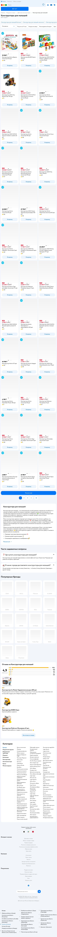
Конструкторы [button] (6, 759)
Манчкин (45, 755)
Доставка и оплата (28, 838)
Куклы (44, 793)
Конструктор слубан (34, 809)
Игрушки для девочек (22, 805)
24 (36, 498)
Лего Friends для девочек (34, 806)
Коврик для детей (34, 755)
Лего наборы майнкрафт (35, 774)
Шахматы (45, 770)
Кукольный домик (47, 794)
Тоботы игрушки (20, 753)
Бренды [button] (5, 747)
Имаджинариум (46, 756)
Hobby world (46, 758)
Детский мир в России (23, 900)
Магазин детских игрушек (21, 801)
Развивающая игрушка (22, 803)
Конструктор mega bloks (48, 747)
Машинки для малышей (22, 819)
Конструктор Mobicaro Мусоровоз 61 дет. (15, 728)
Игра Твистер (46, 765)
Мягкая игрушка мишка (48, 809)
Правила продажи (28, 842)
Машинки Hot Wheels (22, 774)
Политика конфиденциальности (28, 844)
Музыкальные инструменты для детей (35, 753)
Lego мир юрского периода (34, 796)
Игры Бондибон (46, 780)
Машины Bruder (20, 765)
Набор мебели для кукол (48, 805)
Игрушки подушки (47, 815)
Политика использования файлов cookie (28, 847)
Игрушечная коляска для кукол (48, 801)
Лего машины (33, 814)
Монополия (45, 787)
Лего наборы (33, 768)
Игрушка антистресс (21, 813)
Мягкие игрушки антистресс (47, 813)
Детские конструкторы (24, 12)
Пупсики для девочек (48, 796)
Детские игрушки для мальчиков (22, 811)
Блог (28, 878)
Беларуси (37, 900)
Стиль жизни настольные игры (48, 777)
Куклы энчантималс (21, 747)
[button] (14, 9)
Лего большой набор (35, 812)
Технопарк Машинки (21, 758)
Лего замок (32, 811)
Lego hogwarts (33, 779)
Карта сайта (28, 851)
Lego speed (32, 802)
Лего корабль (33, 804)
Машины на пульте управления (21, 777)
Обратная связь (28, 849)
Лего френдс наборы (35, 787)
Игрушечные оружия (21, 771)
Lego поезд (32, 793)
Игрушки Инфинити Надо (21, 755)
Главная (3, 12)
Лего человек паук (34, 762)
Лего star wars (33, 777)
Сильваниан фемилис (22, 751)
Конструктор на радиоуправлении (34, 817)
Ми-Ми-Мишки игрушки (35, 760)
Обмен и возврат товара (28, 840)
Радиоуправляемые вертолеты (21, 783)
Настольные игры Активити (47, 768)
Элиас (44, 781)
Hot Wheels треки (21, 787)
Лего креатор (33, 800)
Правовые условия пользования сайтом (28, 897)
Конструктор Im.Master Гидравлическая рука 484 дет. (19, 690)
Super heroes (33, 785)
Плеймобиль (20, 763)
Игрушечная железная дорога (22, 780)
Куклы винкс (46, 803)
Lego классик (46, 749)
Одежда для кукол (47, 798)
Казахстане (31, 900)
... (33, 498)
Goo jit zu (19, 761)
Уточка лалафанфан (34, 759)
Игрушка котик (46, 811)
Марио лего (32, 792)
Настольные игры (47, 753)
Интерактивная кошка (48, 817)
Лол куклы (45, 791)
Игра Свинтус (46, 783)
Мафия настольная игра (48, 785)
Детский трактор (21, 797)
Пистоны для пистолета (22, 769)
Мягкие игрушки (47, 807)
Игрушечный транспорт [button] (6, 752)
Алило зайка (20, 759)
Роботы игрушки (20, 817)
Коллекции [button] (6, 757)
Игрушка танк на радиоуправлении (21, 790)
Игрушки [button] (5, 755)
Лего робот (32, 798)
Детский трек (20, 785)
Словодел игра (46, 772)
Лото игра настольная (48, 789)
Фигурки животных (34, 757)
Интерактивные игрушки (33, 750)
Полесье (19, 749)
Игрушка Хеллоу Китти (35, 766)
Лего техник (33, 781)
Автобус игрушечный (22, 799)
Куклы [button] (4, 763)
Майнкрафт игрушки (34, 747)
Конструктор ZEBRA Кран (10, 710)
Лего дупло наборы (34, 783)
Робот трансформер (21, 815)
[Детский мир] (4, 5)
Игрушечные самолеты (22, 792)
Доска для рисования (48, 760)
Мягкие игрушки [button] (7, 766)
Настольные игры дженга (47, 763)
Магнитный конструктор (33, 789)
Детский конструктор (35, 772)
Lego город (32, 775)
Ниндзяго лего (33, 770)
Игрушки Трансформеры (35, 764)
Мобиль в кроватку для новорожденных (22, 808)
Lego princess (46, 751)
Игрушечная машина (21, 772)
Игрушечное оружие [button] (8, 749)
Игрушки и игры (10, 12)
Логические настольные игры (48, 774)
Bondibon (19, 767)
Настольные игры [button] (7, 761)
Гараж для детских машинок (21, 794)
